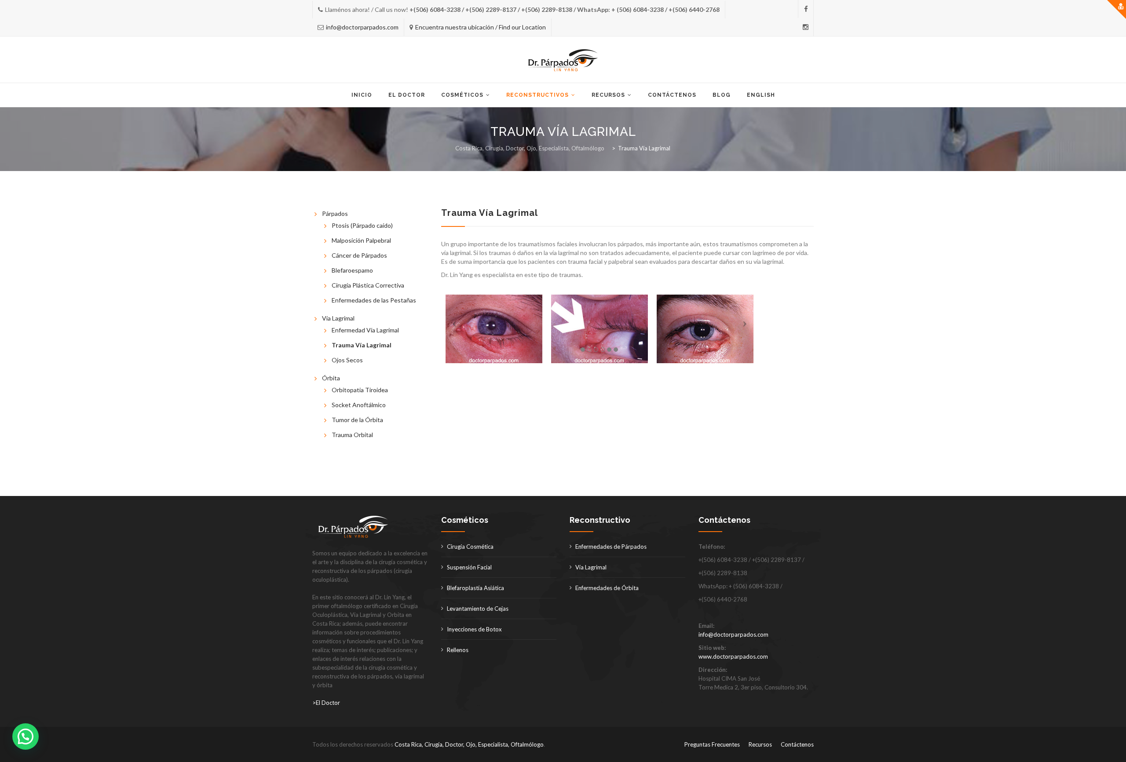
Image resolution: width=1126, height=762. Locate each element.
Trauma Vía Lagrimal (361, 345)
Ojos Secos (347, 360)
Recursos (608, 95)
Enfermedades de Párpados (611, 546)
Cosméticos (462, 95)
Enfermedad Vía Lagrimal (365, 330)
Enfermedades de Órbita (607, 587)
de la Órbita (366, 419)
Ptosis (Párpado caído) (362, 225)
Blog (722, 95)
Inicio (361, 95)
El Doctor (406, 95)
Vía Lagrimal (338, 318)
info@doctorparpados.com (362, 27)
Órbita (331, 378)
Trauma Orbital (352, 434)
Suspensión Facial (469, 567)
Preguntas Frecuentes (712, 744)
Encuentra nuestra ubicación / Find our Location (480, 27)
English (761, 95)
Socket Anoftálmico (359, 404)
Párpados (335, 213)
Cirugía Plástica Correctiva (368, 285)
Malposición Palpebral (361, 240)
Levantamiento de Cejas (477, 608)
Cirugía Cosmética (470, 546)
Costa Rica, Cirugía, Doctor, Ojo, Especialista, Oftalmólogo (469, 744)
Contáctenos (672, 95)
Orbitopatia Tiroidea (360, 390)
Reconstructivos (537, 95)
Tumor (341, 419)
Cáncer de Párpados (359, 255)
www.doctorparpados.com (733, 656)
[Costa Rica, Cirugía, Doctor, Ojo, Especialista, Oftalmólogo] (563, 60)
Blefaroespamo (352, 270)
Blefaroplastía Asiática (475, 587)
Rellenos (457, 649)
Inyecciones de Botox (474, 629)
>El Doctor (326, 702)
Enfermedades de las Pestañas (374, 300)
